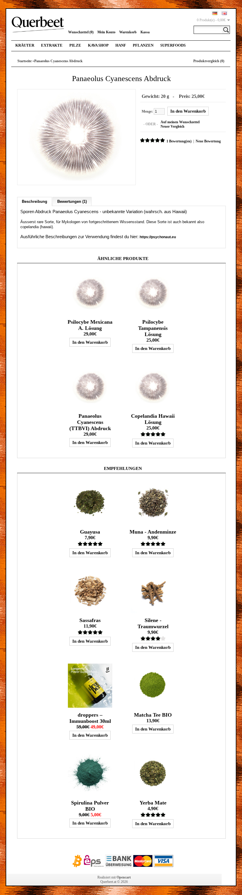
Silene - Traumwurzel (153, 623)
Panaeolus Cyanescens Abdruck (58, 61)
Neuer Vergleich (172, 126)
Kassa (145, 32)
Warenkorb (128, 32)
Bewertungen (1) (72, 201)
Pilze (75, 45)
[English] (224, 13)
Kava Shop (98, 45)
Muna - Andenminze (153, 532)
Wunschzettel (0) (81, 32)
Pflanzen (143, 45)
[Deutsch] (214, 13)
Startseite (24, 61)
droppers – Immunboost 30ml (90, 718)
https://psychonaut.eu (158, 237)
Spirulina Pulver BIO (90, 806)
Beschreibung (34, 201)
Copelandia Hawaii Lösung (153, 419)
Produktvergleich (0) (208, 61)
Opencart (124, 877)
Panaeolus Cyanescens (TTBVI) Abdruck (90, 422)
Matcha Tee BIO (153, 715)
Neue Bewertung (208, 141)
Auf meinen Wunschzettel (180, 122)
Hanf (120, 45)
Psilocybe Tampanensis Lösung (153, 328)
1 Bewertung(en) (179, 141)
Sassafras (90, 620)
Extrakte (52, 45)
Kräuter (24, 45)
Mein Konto (106, 32)
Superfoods (173, 45)
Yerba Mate (153, 803)
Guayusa (90, 532)
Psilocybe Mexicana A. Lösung (90, 325)
